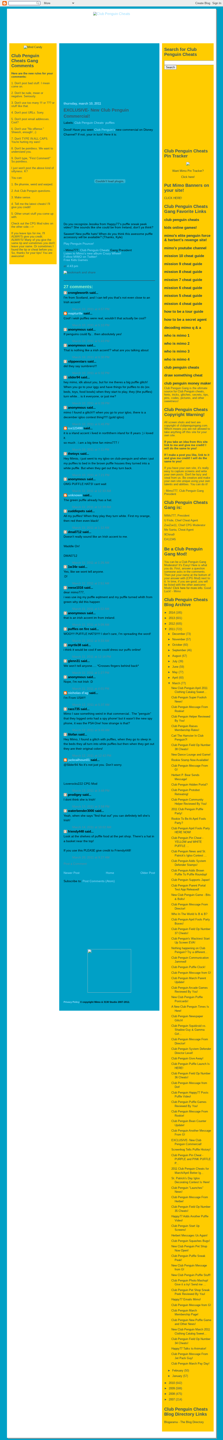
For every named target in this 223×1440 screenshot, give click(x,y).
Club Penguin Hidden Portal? (189, 784)
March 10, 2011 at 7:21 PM (91, 475)
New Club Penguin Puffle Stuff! (191, 1275)
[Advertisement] (111, 29)
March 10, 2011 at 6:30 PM (91, 357)
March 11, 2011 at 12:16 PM (91, 656)
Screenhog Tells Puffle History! (191, 1149)
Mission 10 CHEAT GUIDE (184, 256)
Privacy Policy (71, 1002)
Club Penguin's (104, 129)
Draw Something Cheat (183, 375)
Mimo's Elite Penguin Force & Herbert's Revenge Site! (187, 238)
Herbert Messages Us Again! (189, 1235)
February (178, 1370)
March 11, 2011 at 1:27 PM (90, 672)
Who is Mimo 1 (176, 335)
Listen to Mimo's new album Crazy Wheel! (92, 253)
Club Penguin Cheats (89, 122)
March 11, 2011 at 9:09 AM (90, 624)
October (177, 644)
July (175, 661)
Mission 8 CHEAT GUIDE (183, 272)
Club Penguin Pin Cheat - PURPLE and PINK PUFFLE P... (191, 1159)
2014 (172, 612)
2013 (172, 618)
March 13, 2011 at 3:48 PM (91, 790)
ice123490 (75, 428)
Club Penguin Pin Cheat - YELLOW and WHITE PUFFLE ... (187, 842)
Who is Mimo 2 (176, 343)
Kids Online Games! (180, 228)
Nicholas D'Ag (78, 693)
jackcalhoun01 (79, 760)
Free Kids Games (76, 260)
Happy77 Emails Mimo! (186, 1299)
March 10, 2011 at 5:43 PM (91, 341)
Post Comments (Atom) (99, 881)
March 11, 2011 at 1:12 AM (90, 527)
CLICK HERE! (173, 198)
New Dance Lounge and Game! (191, 754)
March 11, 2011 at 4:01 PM (90, 688)
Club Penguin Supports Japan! (190, 879)
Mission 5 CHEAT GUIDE (183, 296)
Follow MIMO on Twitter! (80, 256)
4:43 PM (72, 266)
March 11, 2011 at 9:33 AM (90, 640)
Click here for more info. (188, 588)
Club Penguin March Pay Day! (190, 1363)
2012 (172, 623)
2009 (172, 1388)
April (175, 677)
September (179, 650)
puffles (110, 122)
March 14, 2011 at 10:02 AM (91, 827)
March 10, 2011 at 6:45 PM (91, 424)
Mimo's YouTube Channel (185, 248)
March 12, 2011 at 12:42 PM (91, 755)
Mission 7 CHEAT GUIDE (183, 280)
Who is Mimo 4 (176, 359)
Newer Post (71, 873)
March (176, 683)
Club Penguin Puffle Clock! (188, 967)
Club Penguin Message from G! (191, 972)
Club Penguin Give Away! (187, 1058)
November (179, 639)
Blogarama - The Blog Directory (184, 1422)
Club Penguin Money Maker (187, 383)
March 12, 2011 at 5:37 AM (91, 704)
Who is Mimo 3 (176, 351)
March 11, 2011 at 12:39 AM (91, 507)
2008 (172, 1393)
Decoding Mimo (177, 328)
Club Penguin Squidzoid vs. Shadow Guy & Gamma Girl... (188, 1029)
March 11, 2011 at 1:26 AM (90, 562)
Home (110, 873)
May (175, 672)
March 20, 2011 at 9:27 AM (91, 857)
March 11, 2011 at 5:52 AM (90, 608)
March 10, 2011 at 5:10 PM (91, 325)
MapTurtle (75, 313)
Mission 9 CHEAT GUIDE (183, 264)
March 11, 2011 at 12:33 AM (91, 491)
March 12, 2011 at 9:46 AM (91, 730)
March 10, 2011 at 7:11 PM (90, 449)
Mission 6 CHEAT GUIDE (183, 288)
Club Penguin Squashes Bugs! (190, 1241)
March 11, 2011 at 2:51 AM (90, 583)
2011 (172, 629)
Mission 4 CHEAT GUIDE (183, 304)
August (177, 655)
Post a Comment (75, 863)
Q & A (196, 328)
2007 (172, 1399)
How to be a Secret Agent (185, 320)
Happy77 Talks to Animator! (188, 1348)
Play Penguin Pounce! (79, 243)
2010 (172, 1383)
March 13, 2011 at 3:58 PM (91, 806)
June (175, 666)
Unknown (75, 495)
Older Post (147, 873)
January (177, 1376)
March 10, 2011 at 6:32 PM (91, 373)
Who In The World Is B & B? (189, 914)
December (179, 634)
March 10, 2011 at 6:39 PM (91, 403)
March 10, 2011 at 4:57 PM (91, 309)
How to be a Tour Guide (183, 311)
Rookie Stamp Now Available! (190, 760)
